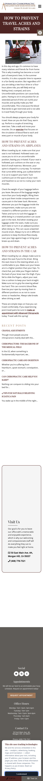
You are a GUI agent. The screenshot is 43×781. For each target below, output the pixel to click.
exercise (20, 129)
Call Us (12, 778)
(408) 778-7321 (18, 560)
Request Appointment (21, 695)
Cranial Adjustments (13, 330)
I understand (21, 774)
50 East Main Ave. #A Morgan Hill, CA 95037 (21, 733)
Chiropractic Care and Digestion (20, 360)
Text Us (33, 778)
